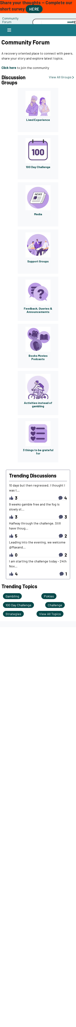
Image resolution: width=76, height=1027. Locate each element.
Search (21, 22)
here (34, 9)
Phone (21, 18)
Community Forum (10, 20)
